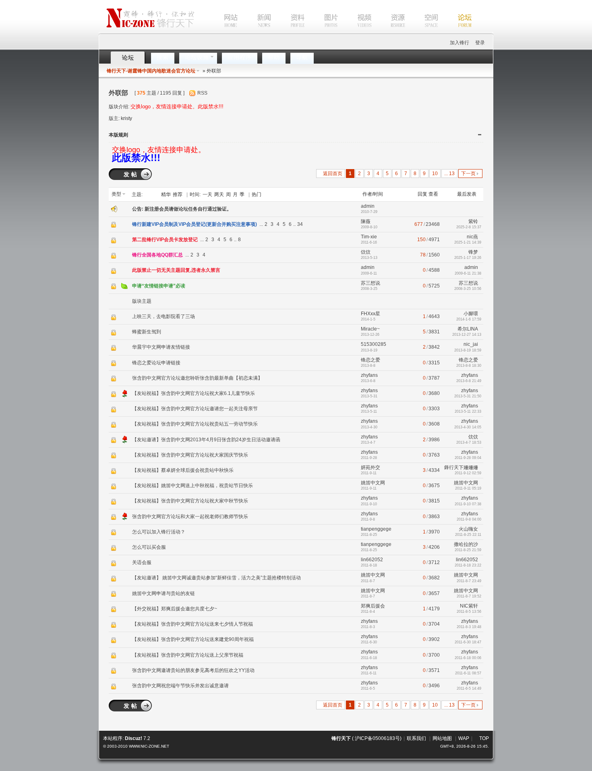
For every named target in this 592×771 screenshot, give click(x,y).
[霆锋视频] (356, 32)
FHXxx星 (370, 313)
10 (435, 173)
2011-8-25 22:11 (468, 535)
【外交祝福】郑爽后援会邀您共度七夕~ (174, 609)
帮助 (274, 57)
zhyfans (369, 375)
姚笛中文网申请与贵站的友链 (163, 593)
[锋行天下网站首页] (219, 32)
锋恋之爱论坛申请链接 (156, 363)
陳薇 (366, 221)
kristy (126, 118)
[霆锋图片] (323, 32)
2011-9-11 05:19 (468, 488)
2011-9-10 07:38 (468, 504)
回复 (422, 194)
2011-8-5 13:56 (469, 612)
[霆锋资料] (289, 32)
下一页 (468, 173)
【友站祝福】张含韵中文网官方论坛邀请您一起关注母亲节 (195, 408)
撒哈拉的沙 (466, 544)
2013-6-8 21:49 (468, 381)
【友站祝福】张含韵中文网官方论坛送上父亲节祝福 (187, 655)
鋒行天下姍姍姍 (461, 467)
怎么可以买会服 (149, 547)
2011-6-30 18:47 (468, 642)
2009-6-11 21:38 (468, 273)
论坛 (128, 57)
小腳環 (471, 313)
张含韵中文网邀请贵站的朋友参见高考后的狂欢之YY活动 (193, 670)
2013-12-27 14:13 (466, 335)
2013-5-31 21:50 (467, 396)
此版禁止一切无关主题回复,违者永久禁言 (176, 270)
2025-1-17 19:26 (467, 258)
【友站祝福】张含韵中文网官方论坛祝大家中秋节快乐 (190, 501)
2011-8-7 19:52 (469, 596)
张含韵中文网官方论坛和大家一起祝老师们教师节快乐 (190, 516)
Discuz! (133, 738)
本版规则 (118, 135)
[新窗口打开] (114, 227)
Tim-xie (369, 237)
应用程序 (240, 57)
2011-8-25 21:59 (468, 550)
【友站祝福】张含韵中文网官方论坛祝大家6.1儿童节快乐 (193, 393)
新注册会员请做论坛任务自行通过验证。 (188, 209)
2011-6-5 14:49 (469, 688)
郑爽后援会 (373, 606)
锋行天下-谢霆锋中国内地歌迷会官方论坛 (151, 71)
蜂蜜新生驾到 (146, 332)
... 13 (449, 173)
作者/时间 (372, 194)
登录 (480, 42)
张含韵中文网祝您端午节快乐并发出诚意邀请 (180, 685)
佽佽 (366, 252)
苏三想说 (370, 283)
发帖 (131, 174)
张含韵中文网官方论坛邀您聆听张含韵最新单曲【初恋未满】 (197, 378)
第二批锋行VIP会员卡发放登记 (165, 239)
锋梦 (473, 252)
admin (368, 206)
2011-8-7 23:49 (469, 581)
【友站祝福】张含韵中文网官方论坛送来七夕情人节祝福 (192, 624)
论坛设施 (197, 57)
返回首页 (332, 173)
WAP (463, 738)
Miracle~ (370, 329)
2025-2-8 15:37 (468, 227)
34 (300, 224)
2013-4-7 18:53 (468, 442)
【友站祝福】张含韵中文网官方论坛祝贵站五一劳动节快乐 (195, 424)
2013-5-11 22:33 (468, 411)
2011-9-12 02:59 (468, 473)
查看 (433, 194)
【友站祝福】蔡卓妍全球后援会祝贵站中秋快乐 (183, 470)
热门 (256, 194)
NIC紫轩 (469, 606)
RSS (202, 93)
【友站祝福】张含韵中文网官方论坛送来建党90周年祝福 (193, 639)
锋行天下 (341, 738)
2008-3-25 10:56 (467, 289)
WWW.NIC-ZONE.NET (149, 746)
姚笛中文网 (373, 483)
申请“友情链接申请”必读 (158, 286)
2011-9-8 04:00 (469, 519)
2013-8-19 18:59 (467, 350)
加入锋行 (459, 42)
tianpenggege (376, 529)
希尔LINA (467, 329)
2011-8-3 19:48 (469, 627)
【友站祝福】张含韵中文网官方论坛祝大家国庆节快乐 (190, 455)
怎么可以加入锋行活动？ (158, 532)
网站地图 (442, 738)
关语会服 (141, 562)
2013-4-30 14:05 (467, 427)
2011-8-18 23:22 (468, 565)
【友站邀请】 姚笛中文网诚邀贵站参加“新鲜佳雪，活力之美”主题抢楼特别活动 (216, 578)
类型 (116, 194)
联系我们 (416, 738)
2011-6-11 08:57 (468, 673)
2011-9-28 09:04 (468, 458)
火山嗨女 (468, 529)
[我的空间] (423, 32)
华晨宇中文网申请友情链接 (161, 347)
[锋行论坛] (457, 32)
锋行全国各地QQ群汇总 (157, 255)
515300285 (373, 344)
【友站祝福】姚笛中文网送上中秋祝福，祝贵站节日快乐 (192, 485)
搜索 (163, 57)
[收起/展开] (479, 134)
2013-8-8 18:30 (468, 366)
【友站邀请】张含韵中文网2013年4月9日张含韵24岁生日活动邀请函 (206, 439)
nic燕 (472, 237)
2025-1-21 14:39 (467, 242)
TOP (484, 738)
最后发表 (466, 194)
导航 (302, 57)
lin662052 (372, 559)
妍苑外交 (370, 467)
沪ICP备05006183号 (377, 738)
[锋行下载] (390, 32)
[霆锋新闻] (256, 32)
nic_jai (471, 344)
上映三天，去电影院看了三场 (163, 316)
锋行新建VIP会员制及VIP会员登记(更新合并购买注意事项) (194, 224)
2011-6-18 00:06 (468, 658)
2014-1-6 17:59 (468, 319)
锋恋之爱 (370, 360)
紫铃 (473, 221)
